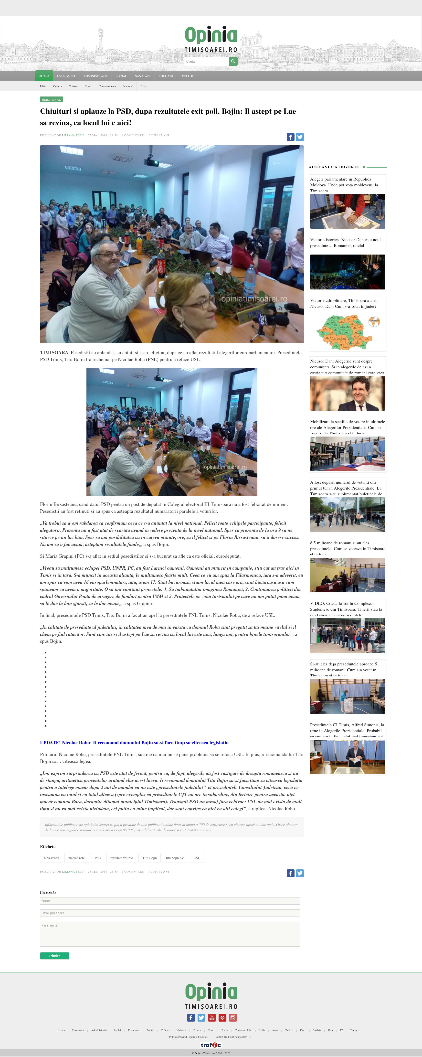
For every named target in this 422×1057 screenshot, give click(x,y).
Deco (303, 1030)
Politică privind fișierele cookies (188, 1037)
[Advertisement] (348, 126)
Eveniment (78, 1030)
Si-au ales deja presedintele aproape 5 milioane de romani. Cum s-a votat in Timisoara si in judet (343, 669)
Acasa (44, 76)
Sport (88, 86)
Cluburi (354, 1030)
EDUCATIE (166, 76)
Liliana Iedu (73, 135)
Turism (73, 86)
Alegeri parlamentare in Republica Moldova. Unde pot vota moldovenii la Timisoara (344, 184)
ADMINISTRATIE (96, 76)
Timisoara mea (107, 86)
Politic (150, 1030)
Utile (43, 86)
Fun (330, 1030)
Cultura (57, 86)
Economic (133, 1030)
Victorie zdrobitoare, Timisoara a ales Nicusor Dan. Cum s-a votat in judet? (343, 303)
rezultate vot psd (121, 857)
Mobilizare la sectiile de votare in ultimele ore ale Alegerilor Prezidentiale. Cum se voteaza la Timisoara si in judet (347, 427)
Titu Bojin (149, 857)
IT (341, 1030)
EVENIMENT (66, 76)
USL (197, 857)
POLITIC (188, 76)
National (128, 86)
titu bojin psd (175, 857)
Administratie (99, 1030)
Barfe (225, 1030)
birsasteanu (51, 857)
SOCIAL (121, 76)
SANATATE (143, 76)
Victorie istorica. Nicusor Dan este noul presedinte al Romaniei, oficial (345, 242)
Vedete (317, 1030)
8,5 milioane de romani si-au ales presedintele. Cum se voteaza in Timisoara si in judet (347, 548)
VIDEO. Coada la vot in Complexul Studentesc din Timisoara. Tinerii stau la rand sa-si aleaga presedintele (346, 609)
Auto (275, 1030)
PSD (98, 857)
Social (117, 1030)
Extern (144, 86)
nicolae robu (76, 857)
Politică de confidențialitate (231, 1037)
